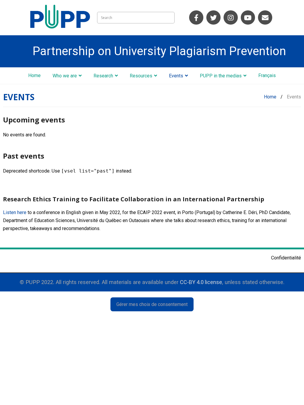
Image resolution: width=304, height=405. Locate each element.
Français (267, 75)
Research (103, 76)
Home (34, 75)
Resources (141, 76)
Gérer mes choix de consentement (152, 304)
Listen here (14, 212)
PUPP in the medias (221, 76)
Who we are (65, 76)
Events (176, 76)
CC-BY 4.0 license (201, 282)
